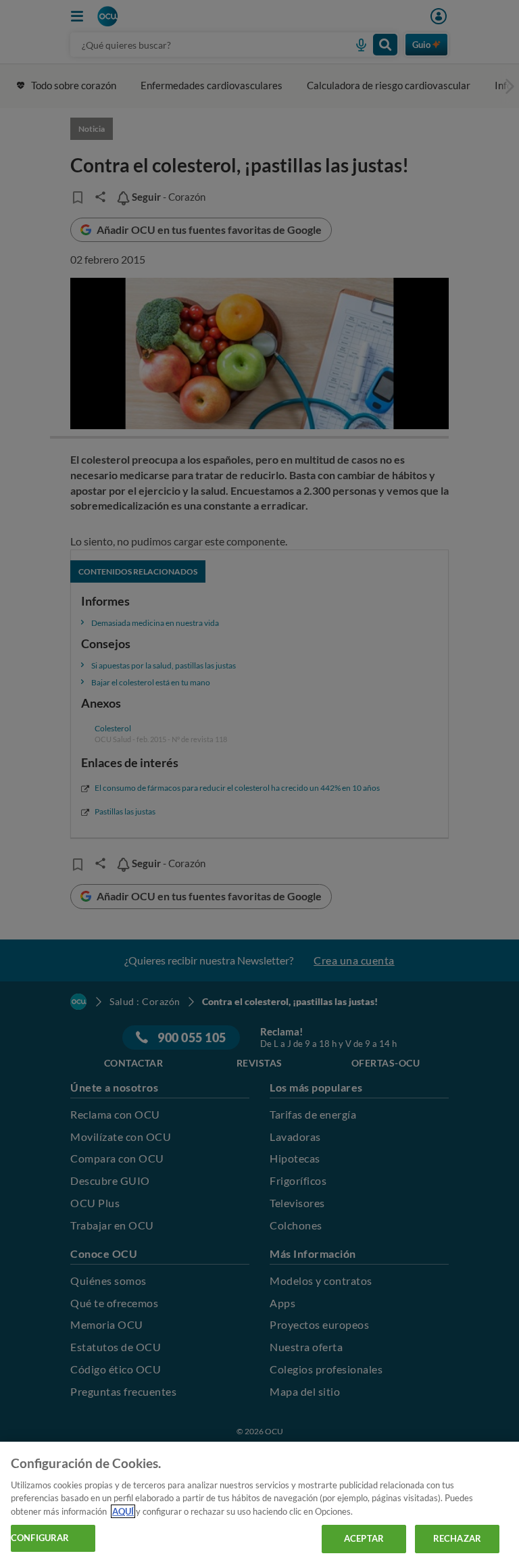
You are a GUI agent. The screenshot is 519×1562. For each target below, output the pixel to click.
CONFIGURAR (40, 1537)
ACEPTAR (364, 1538)
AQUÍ (123, 1511)
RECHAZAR (457, 1538)
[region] (259, 1502)
